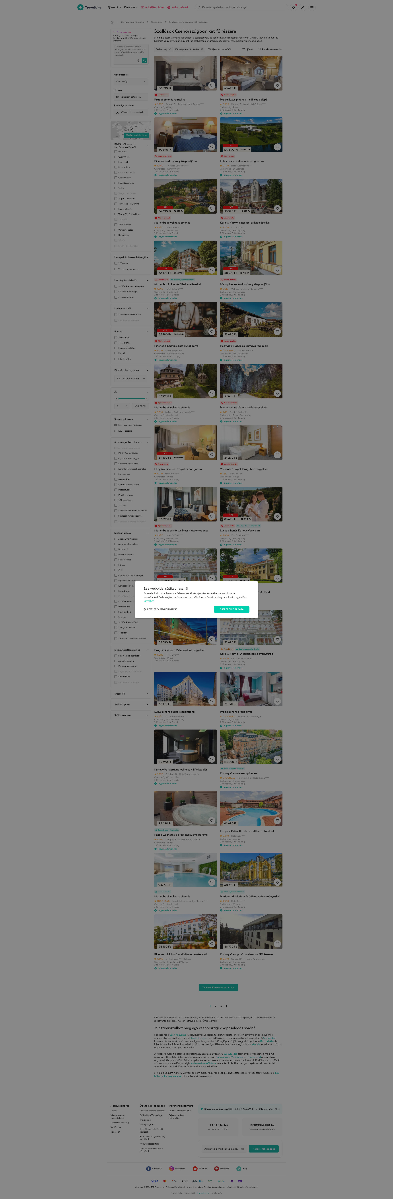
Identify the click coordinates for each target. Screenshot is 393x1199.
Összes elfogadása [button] (232, 609)
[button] (160, 609)
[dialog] (196, 599)
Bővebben (149, 600)
